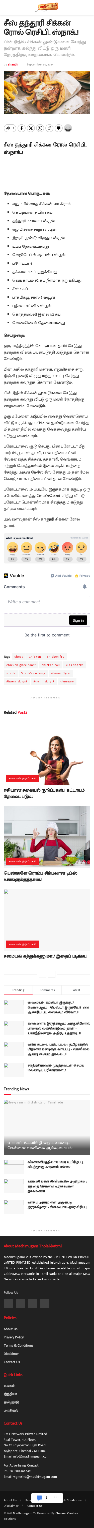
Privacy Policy (14, 1337)
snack (10, 673)
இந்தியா (10, 1394)
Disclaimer (11, 1354)
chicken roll (51, 664)
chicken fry (55, 656)
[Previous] (42, 974)
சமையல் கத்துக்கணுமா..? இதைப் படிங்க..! (45, 956)
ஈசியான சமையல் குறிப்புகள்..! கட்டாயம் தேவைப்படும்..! (44, 793)
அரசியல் (11, 1410)
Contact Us (12, 1362)
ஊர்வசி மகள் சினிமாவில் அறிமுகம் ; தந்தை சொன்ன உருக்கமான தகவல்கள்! (57, 1186)
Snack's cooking (33, 673)
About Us (11, 1329)
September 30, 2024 (40, 64)
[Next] (51, 974)
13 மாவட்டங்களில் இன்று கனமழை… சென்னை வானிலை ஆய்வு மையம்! (40, 1145)
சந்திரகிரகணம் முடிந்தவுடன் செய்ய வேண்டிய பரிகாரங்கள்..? (56, 1067)
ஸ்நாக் (50, 681)
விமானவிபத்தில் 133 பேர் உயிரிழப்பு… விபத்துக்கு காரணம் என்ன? (56, 1164)
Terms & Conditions (18, 1345)
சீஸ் (36, 681)
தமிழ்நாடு (11, 1402)
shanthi (13, 64)
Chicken (35, 656)
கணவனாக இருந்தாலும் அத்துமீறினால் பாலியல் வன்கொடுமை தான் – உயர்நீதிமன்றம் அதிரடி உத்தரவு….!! (59, 1028)
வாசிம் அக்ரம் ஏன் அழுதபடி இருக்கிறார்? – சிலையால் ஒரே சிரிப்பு (57, 1204)
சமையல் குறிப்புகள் (22, 778)
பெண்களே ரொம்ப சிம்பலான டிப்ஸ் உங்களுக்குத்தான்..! (40, 876)
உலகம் (9, 1386)
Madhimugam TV (24, 1513)
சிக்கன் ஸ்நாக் (17, 681)
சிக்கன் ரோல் (61, 673)
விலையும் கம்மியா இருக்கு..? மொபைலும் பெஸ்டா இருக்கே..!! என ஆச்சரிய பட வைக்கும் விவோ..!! (58, 1007)
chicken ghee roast (21, 664)
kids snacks (74, 664)
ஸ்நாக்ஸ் (67, 681)
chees (18, 656)
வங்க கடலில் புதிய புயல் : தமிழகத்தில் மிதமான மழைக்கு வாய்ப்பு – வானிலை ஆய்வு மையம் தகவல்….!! (58, 1049)
